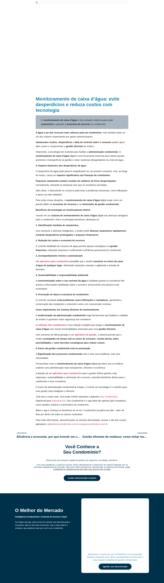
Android (55, 400)
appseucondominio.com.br (94, 424)
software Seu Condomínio (52, 325)
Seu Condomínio (108, 396)
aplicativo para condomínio (54, 261)
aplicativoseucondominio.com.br (63, 424)
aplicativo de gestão (85, 334)
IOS (64, 400)
